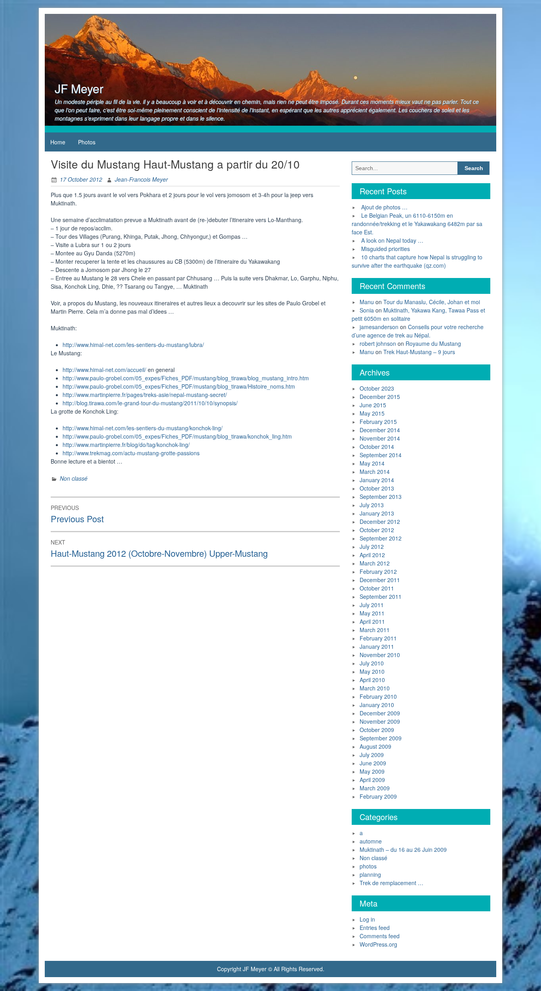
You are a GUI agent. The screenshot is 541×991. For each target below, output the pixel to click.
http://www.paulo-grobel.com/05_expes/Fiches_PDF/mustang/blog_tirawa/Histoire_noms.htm (179, 386)
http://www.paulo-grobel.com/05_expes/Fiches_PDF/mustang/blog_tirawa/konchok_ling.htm (177, 436)
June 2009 (373, 763)
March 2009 (375, 788)
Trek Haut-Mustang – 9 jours (419, 352)
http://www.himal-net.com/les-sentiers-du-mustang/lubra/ (133, 345)
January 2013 (377, 513)
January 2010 (377, 705)
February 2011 (378, 638)
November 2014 (380, 438)
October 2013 (377, 488)
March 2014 (375, 471)
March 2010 (375, 688)
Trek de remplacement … (391, 883)
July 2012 (372, 546)
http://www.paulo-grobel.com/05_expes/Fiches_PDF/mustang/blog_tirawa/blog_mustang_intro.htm (186, 378)
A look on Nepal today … (392, 240)
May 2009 (372, 771)
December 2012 (380, 521)
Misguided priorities (385, 249)
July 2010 (372, 663)
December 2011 (380, 580)
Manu (367, 302)
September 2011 (381, 596)
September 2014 (381, 455)
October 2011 (377, 588)
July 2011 (372, 605)
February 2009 (378, 796)
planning (370, 874)
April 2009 (372, 780)
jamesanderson (379, 327)
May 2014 (372, 463)
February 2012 (378, 571)
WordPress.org (378, 944)
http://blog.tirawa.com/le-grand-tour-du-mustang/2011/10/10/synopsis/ (150, 403)
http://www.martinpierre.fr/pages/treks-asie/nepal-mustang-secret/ (145, 395)
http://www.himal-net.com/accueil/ (104, 370)
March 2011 (375, 630)
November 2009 (380, 721)
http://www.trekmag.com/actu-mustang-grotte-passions (131, 453)
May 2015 (372, 413)
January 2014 (377, 480)
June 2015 (373, 405)
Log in (367, 919)
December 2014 (380, 430)
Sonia (367, 310)
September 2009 (381, 738)
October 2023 (377, 388)
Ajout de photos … (384, 207)
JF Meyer (79, 88)
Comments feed (380, 936)
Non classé (74, 478)
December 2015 (380, 397)
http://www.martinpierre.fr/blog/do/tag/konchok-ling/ (126, 445)
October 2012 (377, 530)
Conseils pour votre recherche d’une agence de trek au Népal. (418, 331)
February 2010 (378, 696)
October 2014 (377, 446)
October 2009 (377, 730)
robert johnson (378, 343)
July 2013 (372, 505)
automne (371, 841)
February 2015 (378, 422)
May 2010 (372, 671)
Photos (86, 142)
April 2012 (372, 555)
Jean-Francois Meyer (141, 179)
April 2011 (372, 621)
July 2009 (372, 755)
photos (368, 866)
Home (57, 142)
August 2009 (375, 746)
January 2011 (377, 646)
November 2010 (380, 655)
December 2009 (380, 713)
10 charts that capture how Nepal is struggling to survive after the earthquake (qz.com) (417, 261)
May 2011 (372, 613)
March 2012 (375, 563)
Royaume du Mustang (433, 343)
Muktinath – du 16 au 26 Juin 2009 (403, 849)
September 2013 (381, 496)
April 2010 (372, 680)
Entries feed (375, 928)
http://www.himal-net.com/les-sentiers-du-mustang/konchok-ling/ (143, 428)
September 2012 (381, 538)
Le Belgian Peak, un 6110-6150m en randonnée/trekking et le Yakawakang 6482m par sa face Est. (417, 223)
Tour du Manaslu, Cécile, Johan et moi (431, 302)
